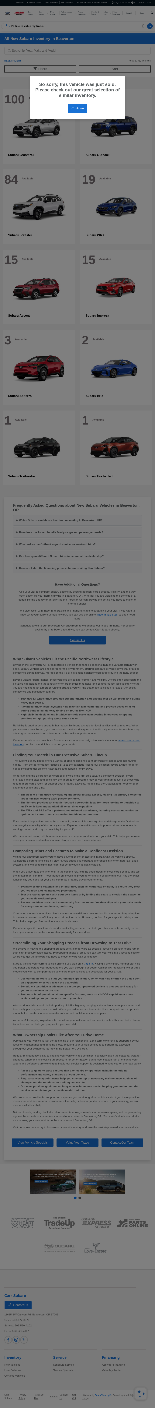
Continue (77, 108)
